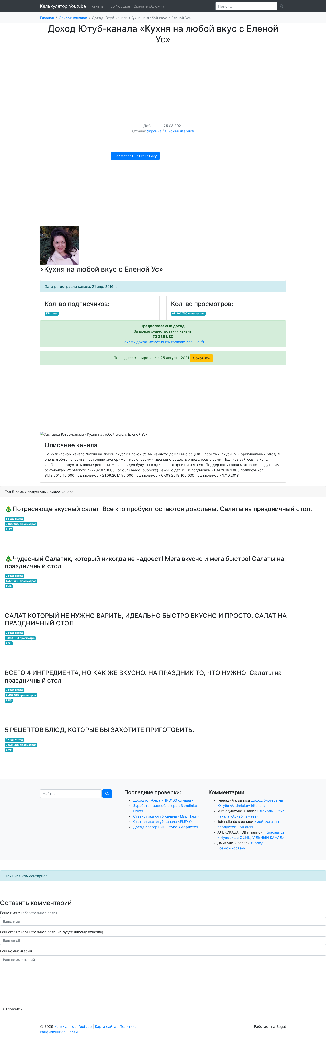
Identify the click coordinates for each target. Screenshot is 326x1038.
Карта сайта (105, 1026)
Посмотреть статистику (135, 156)
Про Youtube (119, 6)
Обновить (201, 358)
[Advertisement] (163, 77)
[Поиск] (107, 793)
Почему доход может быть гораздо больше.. (161, 342)
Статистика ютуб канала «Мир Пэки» (166, 816)
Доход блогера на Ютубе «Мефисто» (165, 827)
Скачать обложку (149, 6)
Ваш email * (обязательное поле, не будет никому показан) (52, 932)
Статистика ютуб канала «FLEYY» (163, 821)
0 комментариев (179, 131)
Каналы (97, 6)
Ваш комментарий (16, 951)
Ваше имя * (28, 913)
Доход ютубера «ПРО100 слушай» (163, 800)
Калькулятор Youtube (63, 6)
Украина (154, 131)
